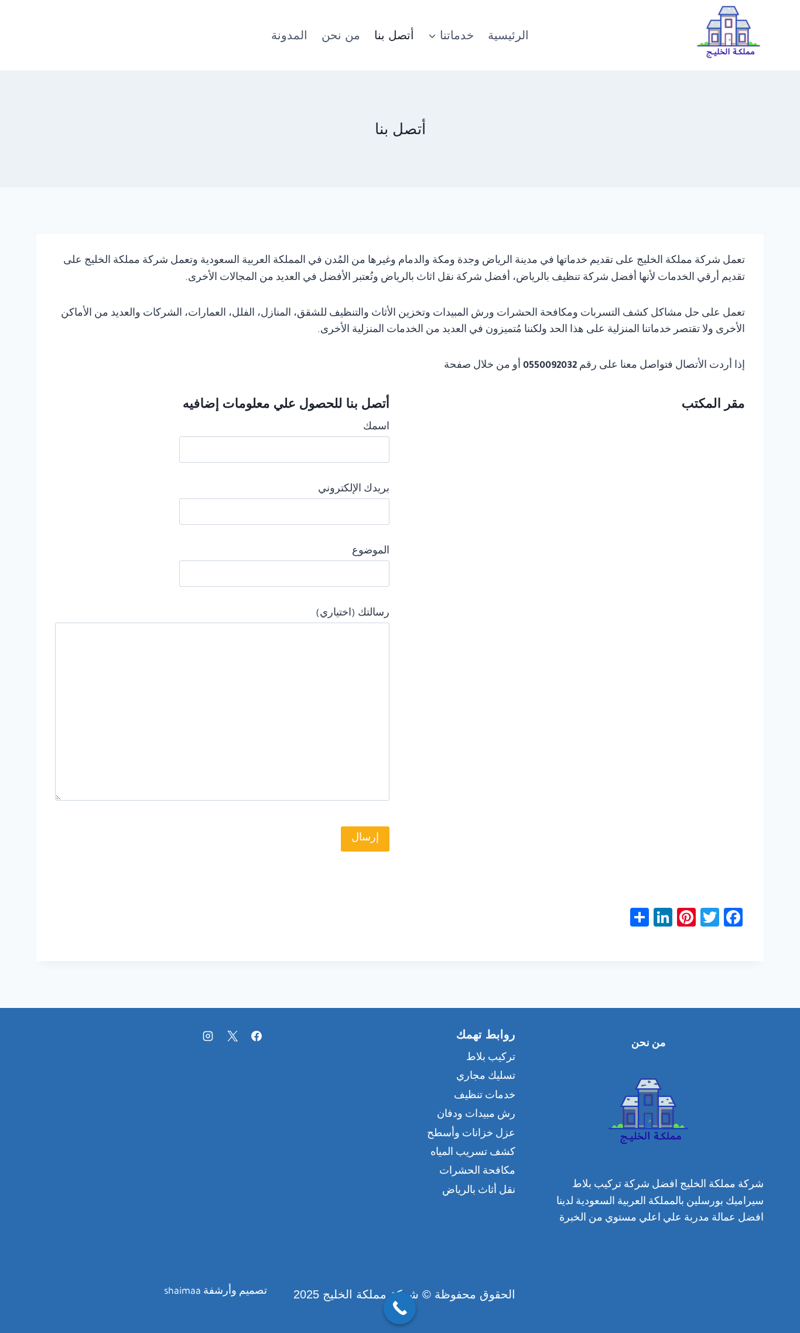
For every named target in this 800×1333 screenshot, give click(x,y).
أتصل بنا (394, 35)
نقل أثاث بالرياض (478, 1191)
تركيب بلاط (490, 1058)
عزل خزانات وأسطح (471, 1134)
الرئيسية (508, 35)
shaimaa (182, 1292)
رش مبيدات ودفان (476, 1115)
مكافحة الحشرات (477, 1172)
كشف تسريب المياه (472, 1153)
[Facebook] (256, 1036)
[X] (232, 1036)
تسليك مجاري (485, 1077)
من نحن (341, 35)
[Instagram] (207, 1036)
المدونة (289, 35)
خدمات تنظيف (484, 1096)
